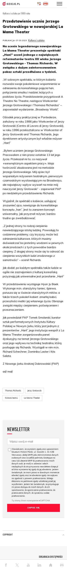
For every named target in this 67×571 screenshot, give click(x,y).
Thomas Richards (13, 390)
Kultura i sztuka (36, 40)
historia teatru (11, 398)
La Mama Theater (32, 398)
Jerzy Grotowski (34, 390)
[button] (63, 535)
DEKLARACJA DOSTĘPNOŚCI (51, 556)
